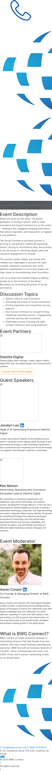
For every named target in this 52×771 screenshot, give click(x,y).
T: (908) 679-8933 (36, 747)
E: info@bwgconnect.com (13, 747)
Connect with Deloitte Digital (17, 371)
